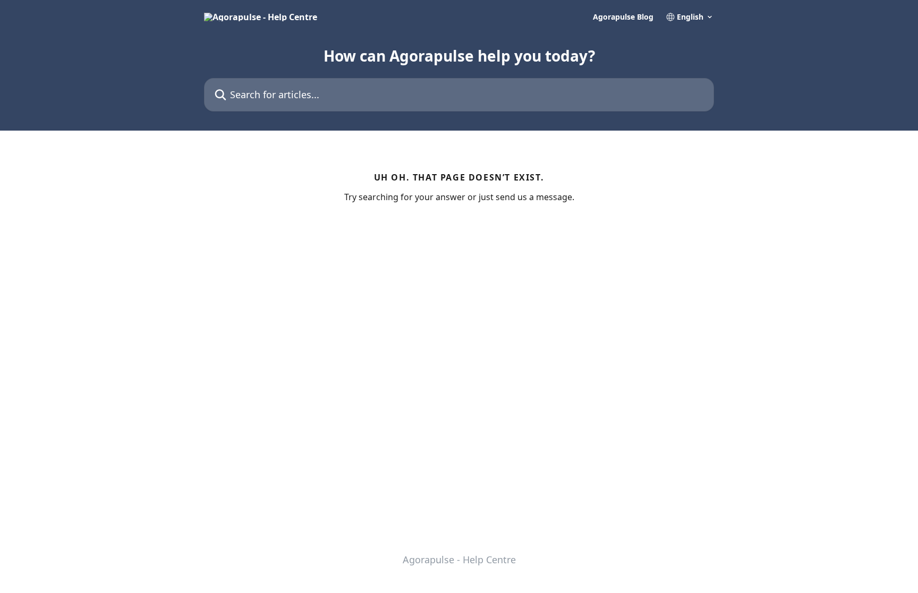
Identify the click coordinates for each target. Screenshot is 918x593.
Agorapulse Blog (623, 17)
